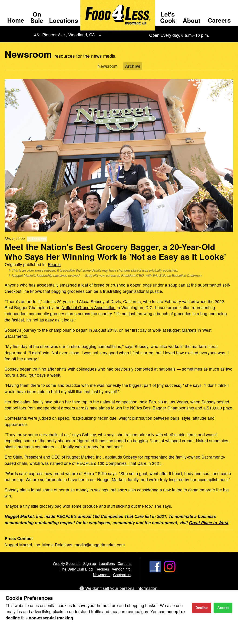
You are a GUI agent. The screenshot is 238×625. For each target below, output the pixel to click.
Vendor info (121, 568)
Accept (223, 608)
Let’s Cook (167, 17)
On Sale (36, 17)
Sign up (89, 563)
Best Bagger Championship (168, 408)
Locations (63, 20)
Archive (132, 66)
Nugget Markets (182, 330)
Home (15, 20)
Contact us (122, 574)
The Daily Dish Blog (76, 568)
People (54, 264)
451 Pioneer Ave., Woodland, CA (64, 34)
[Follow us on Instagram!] (169, 570)
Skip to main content (23, 4)
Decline (201, 608)
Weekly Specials (66, 563)
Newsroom (108, 66)
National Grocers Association (89, 307)
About (191, 20)
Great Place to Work (208, 522)
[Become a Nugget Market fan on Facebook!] (155, 570)
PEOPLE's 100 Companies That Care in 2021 (119, 463)
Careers (219, 20)
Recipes (102, 568)
